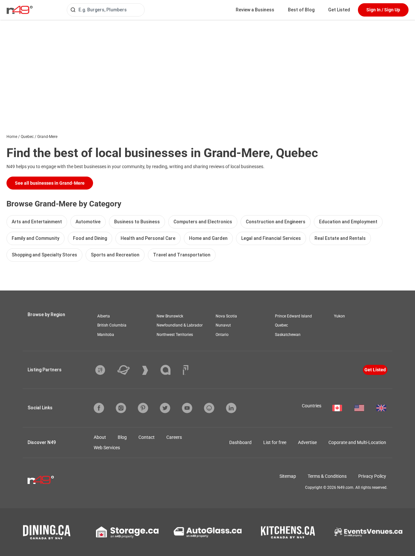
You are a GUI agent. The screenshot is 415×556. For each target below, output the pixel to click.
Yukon (339, 316)
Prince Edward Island (293, 316)
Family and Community (35, 238)
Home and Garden (208, 238)
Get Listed (339, 9)
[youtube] (187, 408)
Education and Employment (348, 221)
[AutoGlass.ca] (207, 532)
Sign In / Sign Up (383, 9)
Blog (122, 437)
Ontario (222, 334)
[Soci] (186, 370)
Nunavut (223, 325)
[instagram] (120, 408)
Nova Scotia (226, 316)
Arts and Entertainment (37, 221)
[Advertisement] (207, 68)
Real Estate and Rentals (340, 238)
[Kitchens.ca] (288, 532)
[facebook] (98, 408)
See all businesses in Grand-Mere (50, 183)
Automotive (88, 221)
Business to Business (137, 221)
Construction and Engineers (275, 221)
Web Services (107, 447)
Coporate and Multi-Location (357, 442)
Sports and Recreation (115, 254)
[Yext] (105, 370)
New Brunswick (170, 316)
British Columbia (111, 325)
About (100, 437)
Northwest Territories (175, 334)
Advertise (307, 442)
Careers (174, 437)
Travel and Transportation (181, 254)
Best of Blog (301, 9)
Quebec (27, 136)
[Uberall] (128, 370)
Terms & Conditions (327, 476)
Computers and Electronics (202, 221)
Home (11, 136)
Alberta (103, 316)
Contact (146, 437)
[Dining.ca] (47, 532)
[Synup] (150, 370)
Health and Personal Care (148, 238)
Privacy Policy (372, 476)
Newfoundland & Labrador (180, 325)
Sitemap (287, 476)
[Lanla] (170, 370)
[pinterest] (142, 408)
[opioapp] (209, 408)
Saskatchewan (288, 334)
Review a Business (255, 9)
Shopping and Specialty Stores (44, 254)
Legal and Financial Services (271, 238)
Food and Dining (90, 238)
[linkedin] (231, 408)
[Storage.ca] (127, 532)
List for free (274, 442)
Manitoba (105, 334)
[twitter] (165, 408)
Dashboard (240, 442)
